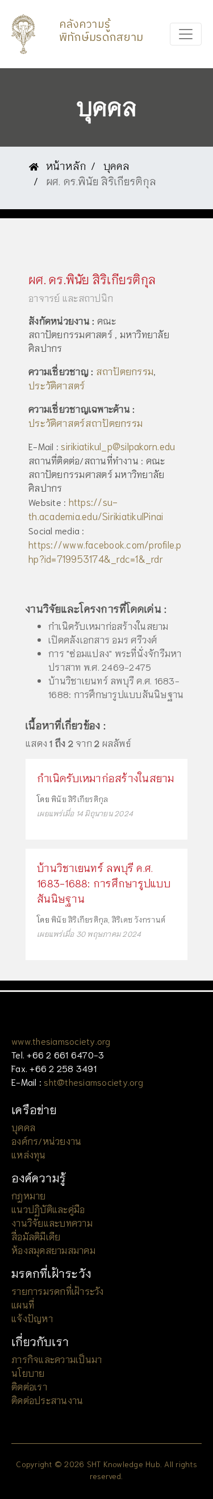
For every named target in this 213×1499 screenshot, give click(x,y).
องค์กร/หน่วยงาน (46, 1141)
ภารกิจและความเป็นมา (56, 1359)
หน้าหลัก (64, 165)
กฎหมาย (28, 1195)
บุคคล (116, 165)
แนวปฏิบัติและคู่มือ (48, 1209)
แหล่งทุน (28, 1154)
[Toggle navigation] (186, 34)
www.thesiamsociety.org (61, 1041)
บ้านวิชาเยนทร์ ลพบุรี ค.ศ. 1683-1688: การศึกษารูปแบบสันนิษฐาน (103, 883)
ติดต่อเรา (29, 1386)
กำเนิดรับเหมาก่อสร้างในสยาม (105, 777)
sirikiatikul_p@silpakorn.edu (118, 445)
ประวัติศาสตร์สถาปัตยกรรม (85, 422)
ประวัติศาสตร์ (56, 385)
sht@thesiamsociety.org (93, 1081)
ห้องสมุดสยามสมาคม (53, 1250)
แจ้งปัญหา (32, 1318)
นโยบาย (28, 1372)
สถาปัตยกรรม (125, 370)
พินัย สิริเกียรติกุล (79, 799)
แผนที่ (22, 1304)
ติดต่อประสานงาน (47, 1400)
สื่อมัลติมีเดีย (35, 1236)
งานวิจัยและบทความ (52, 1222)
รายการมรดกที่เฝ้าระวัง (57, 1291)
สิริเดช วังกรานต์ (138, 919)
